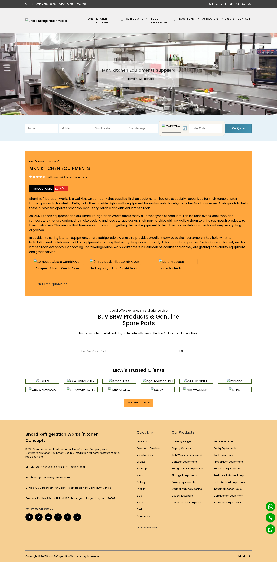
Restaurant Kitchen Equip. (229, 475)
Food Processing (159, 20)
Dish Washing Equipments (187, 455)
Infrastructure (207, 19)
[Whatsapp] (268, 505)
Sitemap (142, 468)
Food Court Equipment (227, 502)
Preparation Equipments (228, 462)
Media (140, 475)
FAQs (140, 502)
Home (89, 19)
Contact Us (143, 516)
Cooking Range (181, 441)
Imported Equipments (227, 468)
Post (139, 509)
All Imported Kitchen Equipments (68, 177)
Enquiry (141, 489)
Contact (243, 19)
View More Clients (138, 402)
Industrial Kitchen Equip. (228, 489)
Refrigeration (135, 19)
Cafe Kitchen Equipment (228, 496)
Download (186, 19)
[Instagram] (238, 4)
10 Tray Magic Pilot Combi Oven (114, 268)
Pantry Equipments (225, 448)
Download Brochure (149, 448)
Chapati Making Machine (187, 489)
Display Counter (181, 448)
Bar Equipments (223, 455)
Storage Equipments (184, 475)
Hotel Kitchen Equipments (229, 482)
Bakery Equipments (183, 482)
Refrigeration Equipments (187, 468)
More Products (171, 268)
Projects (227, 19)
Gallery (141, 482)
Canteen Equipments (184, 462)
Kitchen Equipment (103, 20)
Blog (139, 496)
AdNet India (244, 556)
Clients (141, 462)
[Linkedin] (244, 4)
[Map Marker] (77, 517)
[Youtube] (250, 4)
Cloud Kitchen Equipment (187, 502)
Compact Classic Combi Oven (57, 268)
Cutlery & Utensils (182, 496)
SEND (181, 351)
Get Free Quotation (52, 284)
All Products (146, 79)
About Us (142, 441)
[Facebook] (226, 4)
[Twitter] (231, 4)
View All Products (147, 527)
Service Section (223, 441)
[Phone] (267, 515)
